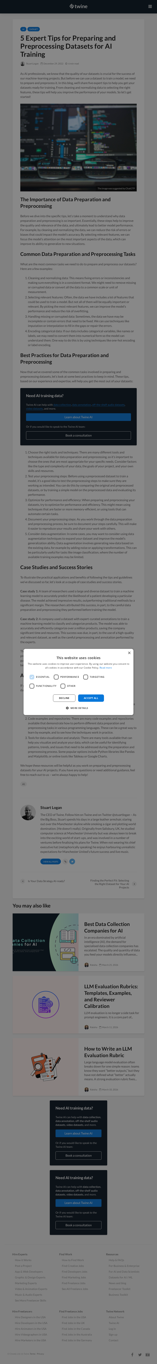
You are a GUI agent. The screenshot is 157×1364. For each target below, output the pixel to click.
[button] (78, 708)
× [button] (129, 653)
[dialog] (78, 682)
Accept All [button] (91, 698)
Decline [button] (64, 698)
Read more (106, 667)
